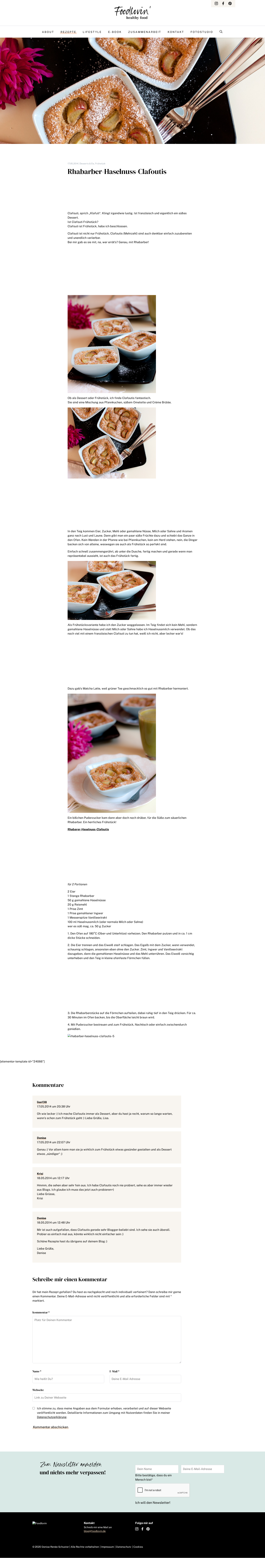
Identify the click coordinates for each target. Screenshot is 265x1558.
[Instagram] (216, 3)
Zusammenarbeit (144, 31)
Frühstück (100, 163)
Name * (36, 1371)
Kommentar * (41, 1312)
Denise (41, 1138)
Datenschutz (123, 1546)
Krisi (40, 1173)
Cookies (138, 1546)
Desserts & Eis (87, 163)
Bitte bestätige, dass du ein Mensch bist (153, 1477)
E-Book (115, 31)
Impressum (107, 1546)
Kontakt (176, 31)
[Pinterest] (230, 3)
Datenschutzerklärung (52, 1417)
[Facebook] (223, 3)
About (48, 31)
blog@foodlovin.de (95, 1531)
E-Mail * (114, 1371)
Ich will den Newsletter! (152, 1502)
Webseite (38, 1390)
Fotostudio (202, 31)
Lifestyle (92, 31)
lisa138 (42, 1102)
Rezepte (68, 31)
